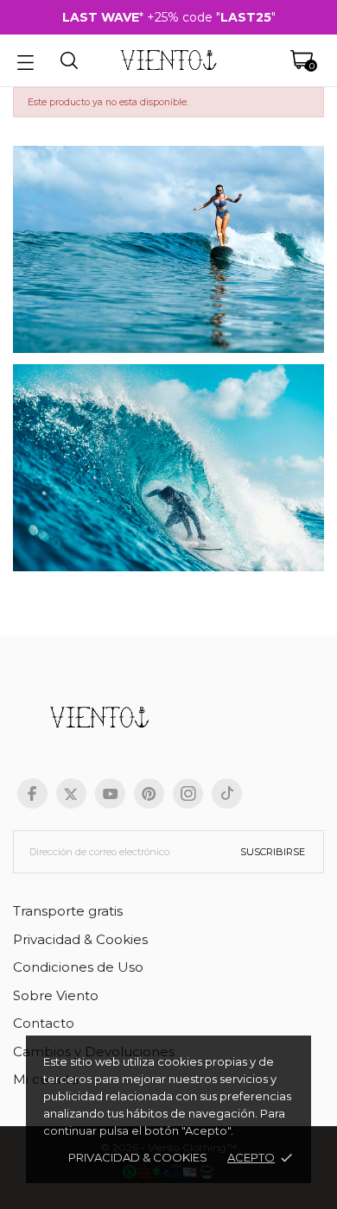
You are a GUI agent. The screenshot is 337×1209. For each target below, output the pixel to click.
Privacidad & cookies (137, 1157)
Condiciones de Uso (78, 967)
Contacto (43, 1023)
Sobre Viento (56, 995)
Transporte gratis (68, 911)
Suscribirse (272, 852)
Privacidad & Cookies (80, 939)
